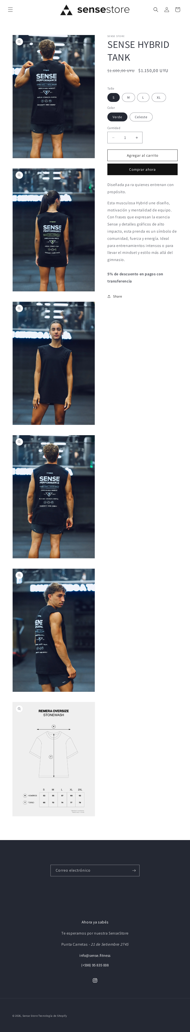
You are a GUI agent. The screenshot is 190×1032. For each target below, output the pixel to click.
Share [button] (117, 296)
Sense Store (30, 1015)
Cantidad (113, 128)
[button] (10, 9)
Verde (117, 117)
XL (159, 97)
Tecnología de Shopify (52, 1015)
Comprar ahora (142, 169)
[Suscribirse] (133, 870)
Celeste (141, 117)
